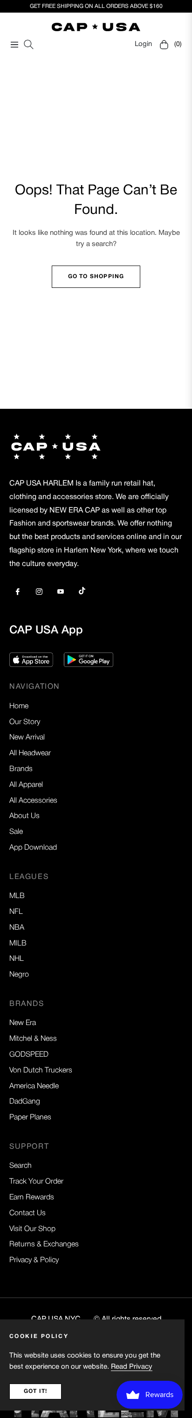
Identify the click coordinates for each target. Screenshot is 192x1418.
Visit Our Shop (32, 1229)
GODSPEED (28, 1055)
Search (20, 1166)
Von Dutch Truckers (40, 1070)
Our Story (24, 722)
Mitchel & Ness (33, 1039)
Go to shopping (96, 276)
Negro (19, 975)
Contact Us (27, 1213)
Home (18, 706)
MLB (17, 896)
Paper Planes (30, 1117)
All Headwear (30, 753)
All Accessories (33, 801)
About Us (24, 816)
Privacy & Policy (34, 1260)
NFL (16, 912)
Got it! (35, 1391)
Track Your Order (36, 1181)
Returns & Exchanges (44, 1244)
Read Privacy (131, 1367)
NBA (16, 928)
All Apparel (26, 785)
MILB (18, 943)
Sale (16, 832)
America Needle (34, 1086)
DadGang (24, 1101)
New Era (22, 1023)
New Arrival (27, 737)
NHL (16, 959)
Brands (21, 769)
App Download (33, 848)
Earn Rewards (31, 1197)
